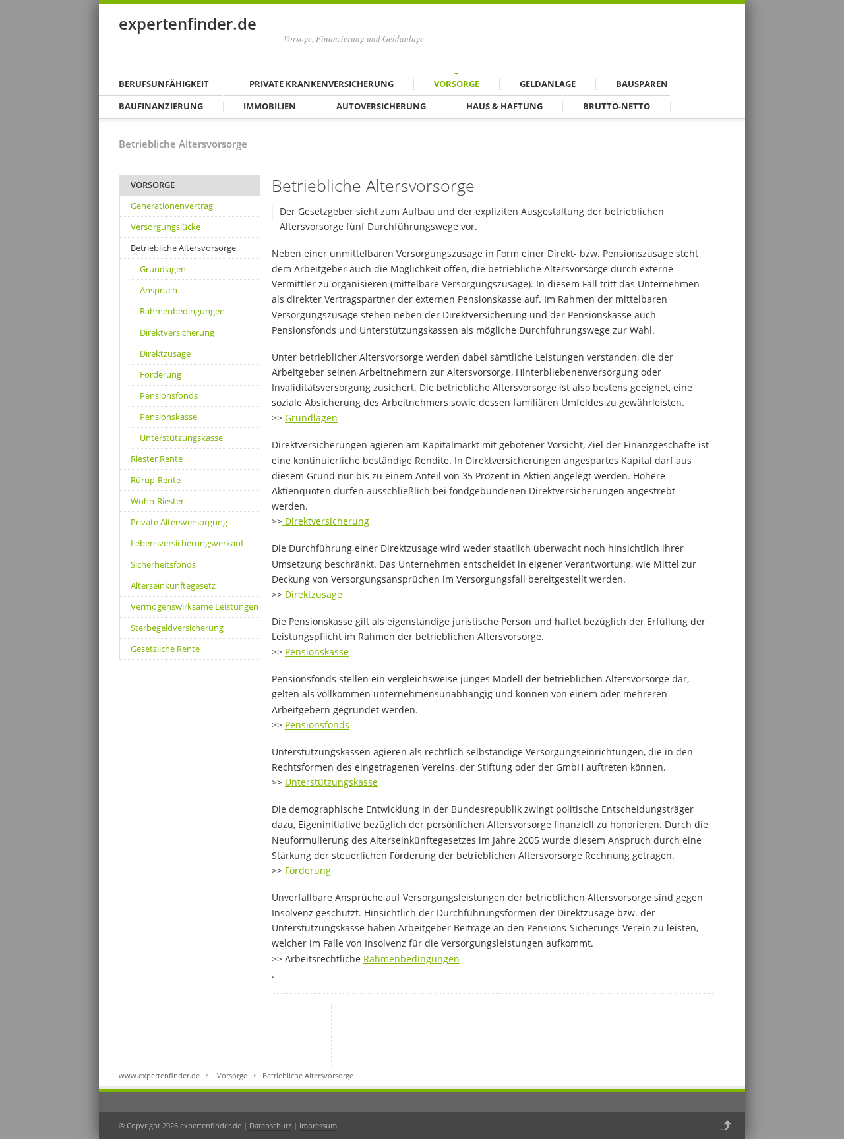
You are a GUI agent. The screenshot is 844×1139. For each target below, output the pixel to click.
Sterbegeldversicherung (177, 627)
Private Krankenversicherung (321, 84)
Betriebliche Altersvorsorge (183, 248)
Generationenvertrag (172, 206)
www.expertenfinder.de (159, 1075)
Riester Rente (157, 459)
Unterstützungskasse (181, 438)
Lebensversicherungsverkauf (187, 543)
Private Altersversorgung (179, 522)
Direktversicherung (177, 332)
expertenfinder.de (187, 23)
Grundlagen (163, 269)
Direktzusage (165, 353)
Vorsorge (456, 84)
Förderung (160, 374)
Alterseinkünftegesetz (173, 585)
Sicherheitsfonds (163, 564)
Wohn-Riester (157, 501)
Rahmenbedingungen (182, 311)
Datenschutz (270, 1125)
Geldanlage (548, 84)
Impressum (318, 1125)
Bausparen (642, 84)
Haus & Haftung (504, 106)
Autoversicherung (381, 106)
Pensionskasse (168, 417)
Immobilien (269, 106)
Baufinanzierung (161, 106)
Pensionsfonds (169, 395)
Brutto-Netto (616, 106)
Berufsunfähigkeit (164, 84)
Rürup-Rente (156, 480)
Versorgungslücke (165, 227)
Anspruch (158, 290)
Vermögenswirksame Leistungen (194, 606)
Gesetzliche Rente (165, 649)
